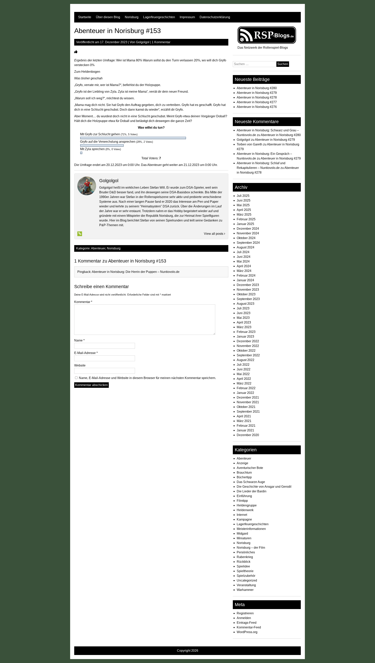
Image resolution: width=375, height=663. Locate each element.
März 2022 (244, 383)
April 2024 (244, 266)
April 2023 (244, 322)
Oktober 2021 (246, 407)
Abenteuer (98, 248)
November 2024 (248, 233)
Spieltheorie (245, 571)
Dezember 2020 (248, 435)
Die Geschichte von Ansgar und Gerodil (264, 486)
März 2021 (244, 421)
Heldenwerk (245, 510)
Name (79, 340)
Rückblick (243, 561)
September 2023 (248, 299)
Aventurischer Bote (250, 467)
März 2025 (244, 214)
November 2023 (248, 289)
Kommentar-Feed (249, 627)
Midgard (242, 533)
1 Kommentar (161, 42)
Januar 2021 (245, 430)
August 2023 (245, 303)
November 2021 (248, 402)
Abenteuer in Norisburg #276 (257, 106)
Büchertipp (244, 477)
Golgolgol (142, 42)
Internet (242, 514)
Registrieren (245, 613)
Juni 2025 (243, 200)
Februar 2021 (246, 425)
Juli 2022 (243, 364)
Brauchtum (244, 472)
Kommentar (83, 302)
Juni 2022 (243, 369)
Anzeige (242, 463)
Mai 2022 (243, 374)
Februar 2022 (246, 388)
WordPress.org (247, 632)
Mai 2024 (243, 261)
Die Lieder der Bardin (251, 491)
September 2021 (248, 411)
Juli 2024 (243, 252)
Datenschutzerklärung (215, 17)
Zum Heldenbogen (87, 71)
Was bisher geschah (88, 78)
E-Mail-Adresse (86, 353)
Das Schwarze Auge (251, 482)
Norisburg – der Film (251, 547)
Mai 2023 (243, 317)
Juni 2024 (243, 256)
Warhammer (245, 589)
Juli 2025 (243, 195)
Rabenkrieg (245, 557)
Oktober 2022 (246, 350)
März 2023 (244, 327)
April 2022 (244, 378)
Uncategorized (247, 580)
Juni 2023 (243, 313)
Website (80, 365)
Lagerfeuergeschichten (159, 17)
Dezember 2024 (248, 228)
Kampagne (244, 519)
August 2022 (245, 360)
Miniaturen (244, 538)
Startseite (84, 17)
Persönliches (246, 552)
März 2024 (244, 270)
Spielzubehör (246, 575)
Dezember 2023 (248, 285)
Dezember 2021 (248, 397)
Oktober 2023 (246, 294)
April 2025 (244, 209)
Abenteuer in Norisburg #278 (257, 97)
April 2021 (244, 416)
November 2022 (248, 346)
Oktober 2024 (246, 238)
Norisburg (131, 17)
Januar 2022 (245, 392)
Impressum (187, 17)
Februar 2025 (246, 219)
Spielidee (243, 566)
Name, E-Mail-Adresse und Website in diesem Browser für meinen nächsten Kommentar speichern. (147, 378)
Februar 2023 (246, 331)
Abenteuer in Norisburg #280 (257, 88)
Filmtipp (242, 500)
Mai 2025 (243, 205)
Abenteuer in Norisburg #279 (257, 92)
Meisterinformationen (251, 528)
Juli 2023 (243, 308)
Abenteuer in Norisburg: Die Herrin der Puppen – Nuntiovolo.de (135, 271)
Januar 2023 (245, 336)
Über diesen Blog (108, 17)
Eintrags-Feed (246, 622)
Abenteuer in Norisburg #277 (257, 102)
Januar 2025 (245, 224)
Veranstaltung (246, 585)
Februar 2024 (246, 275)
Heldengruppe (247, 505)
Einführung (244, 496)
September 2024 (248, 242)
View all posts (214, 233)
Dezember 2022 (248, 341)
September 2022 (248, 355)
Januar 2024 (245, 280)
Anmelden (244, 618)
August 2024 (245, 247)
